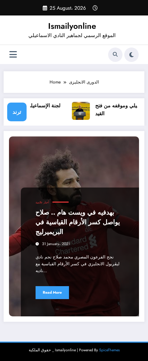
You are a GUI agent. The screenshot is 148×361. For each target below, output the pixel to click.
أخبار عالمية (42, 202)
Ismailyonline (72, 26)
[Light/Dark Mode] (131, 55)
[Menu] (13, 54)
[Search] (115, 54)
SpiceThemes (109, 350)
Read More (52, 292)
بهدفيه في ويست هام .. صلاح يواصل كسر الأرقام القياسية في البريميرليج (78, 222)
